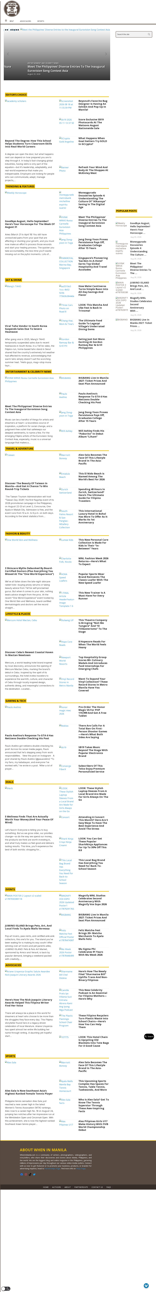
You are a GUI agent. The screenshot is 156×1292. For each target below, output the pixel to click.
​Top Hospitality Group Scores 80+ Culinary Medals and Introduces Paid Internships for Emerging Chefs (92, 663)
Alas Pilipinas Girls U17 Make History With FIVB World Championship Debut (93, 1126)
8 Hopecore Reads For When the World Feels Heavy (92, 644)
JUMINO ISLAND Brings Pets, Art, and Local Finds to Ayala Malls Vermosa (28, 927)
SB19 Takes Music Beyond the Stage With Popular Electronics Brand (93, 752)
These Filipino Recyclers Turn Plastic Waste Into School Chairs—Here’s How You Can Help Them (93, 1021)
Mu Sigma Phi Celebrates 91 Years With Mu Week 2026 (90, 951)
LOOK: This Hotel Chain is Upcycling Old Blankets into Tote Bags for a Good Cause (93, 1041)
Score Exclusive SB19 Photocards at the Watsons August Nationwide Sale (91, 124)
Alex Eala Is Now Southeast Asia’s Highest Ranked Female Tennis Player (29, 1092)
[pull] (6, 20)
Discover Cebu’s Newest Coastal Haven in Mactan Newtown (29, 654)
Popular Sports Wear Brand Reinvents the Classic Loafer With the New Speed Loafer (93, 578)
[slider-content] (65, 29)
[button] (5, 1289)
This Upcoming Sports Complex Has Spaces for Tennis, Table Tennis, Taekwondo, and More (93, 1085)
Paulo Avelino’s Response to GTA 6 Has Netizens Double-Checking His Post (92, 398)
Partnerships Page (52, 1168)
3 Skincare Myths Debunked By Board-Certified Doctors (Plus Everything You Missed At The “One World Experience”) (29, 571)
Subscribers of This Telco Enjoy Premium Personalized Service (91, 768)
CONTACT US (97, 1187)
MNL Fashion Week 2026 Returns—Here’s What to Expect (93, 561)
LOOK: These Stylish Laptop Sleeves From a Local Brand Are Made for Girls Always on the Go (93, 793)
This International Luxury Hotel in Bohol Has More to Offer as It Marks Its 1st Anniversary (92, 516)
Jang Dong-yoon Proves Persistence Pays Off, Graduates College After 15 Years (93, 244)
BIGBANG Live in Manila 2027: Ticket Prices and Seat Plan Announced (93, 380)
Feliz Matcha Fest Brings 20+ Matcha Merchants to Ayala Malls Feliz (91, 935)
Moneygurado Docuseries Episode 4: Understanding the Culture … (138, 248)
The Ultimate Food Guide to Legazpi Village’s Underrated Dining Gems (91, 325)
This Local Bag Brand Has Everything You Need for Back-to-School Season (91, 864)
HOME (46, 1187)
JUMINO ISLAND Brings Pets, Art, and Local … (139, 286)
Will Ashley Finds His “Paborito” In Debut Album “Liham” (91, 433)
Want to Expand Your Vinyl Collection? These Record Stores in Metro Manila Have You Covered (93, 684)
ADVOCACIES (25, 21)
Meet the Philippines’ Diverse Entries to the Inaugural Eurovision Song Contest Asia (66, 69)
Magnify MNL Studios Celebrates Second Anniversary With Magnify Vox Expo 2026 (92, 900)
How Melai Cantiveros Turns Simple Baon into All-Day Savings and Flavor (93, 290)
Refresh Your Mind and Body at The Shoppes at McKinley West (93, 170)
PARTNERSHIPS (81, 1187)
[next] (106, 54)
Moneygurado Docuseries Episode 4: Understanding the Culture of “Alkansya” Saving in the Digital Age (92, 200)
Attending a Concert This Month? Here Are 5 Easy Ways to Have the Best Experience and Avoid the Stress (93, 822)
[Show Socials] (146, 1285)
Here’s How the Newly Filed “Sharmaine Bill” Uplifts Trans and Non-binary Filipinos (93, 976)
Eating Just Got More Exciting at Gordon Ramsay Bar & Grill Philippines (91, 343)
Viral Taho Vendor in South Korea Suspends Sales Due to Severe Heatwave (26, 328)
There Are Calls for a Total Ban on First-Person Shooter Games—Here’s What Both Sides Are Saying (92, 731)
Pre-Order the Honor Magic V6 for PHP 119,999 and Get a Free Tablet (92, 711)
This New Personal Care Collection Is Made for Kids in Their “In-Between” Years (93, 544)
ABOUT (67, 1187)
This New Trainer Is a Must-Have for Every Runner (91, 595)
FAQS (108, 1187)
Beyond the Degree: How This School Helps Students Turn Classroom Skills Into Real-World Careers (28, 143)
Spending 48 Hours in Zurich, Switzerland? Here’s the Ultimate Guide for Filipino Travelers (91, 495)
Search (150, 1036)
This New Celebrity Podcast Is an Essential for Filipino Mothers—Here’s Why (92, 994)
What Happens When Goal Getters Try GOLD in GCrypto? (92, 141)
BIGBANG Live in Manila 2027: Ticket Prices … (141, 323)
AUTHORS (56, 1187)
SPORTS (40, 21)
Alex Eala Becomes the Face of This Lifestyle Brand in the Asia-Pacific (92, 459)
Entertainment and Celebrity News (43, 63)
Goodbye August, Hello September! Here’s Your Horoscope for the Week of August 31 (30, 224)
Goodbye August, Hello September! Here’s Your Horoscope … (140, 228)
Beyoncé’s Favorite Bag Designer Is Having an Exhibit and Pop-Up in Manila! (92, 105)
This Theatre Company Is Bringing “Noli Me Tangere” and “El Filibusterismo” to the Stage (92, 625)
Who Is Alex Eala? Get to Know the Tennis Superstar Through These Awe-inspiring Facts (93, 1105)
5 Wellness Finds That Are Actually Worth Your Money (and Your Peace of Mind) (29, 819)
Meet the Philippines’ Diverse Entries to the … (140, 268)
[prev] (8, 54)
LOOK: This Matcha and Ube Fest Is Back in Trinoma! (93, 307)
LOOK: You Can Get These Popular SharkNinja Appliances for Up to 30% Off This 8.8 (92, 844)
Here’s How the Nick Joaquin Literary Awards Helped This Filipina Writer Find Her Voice (28, 1002)
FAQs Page (81, 1168)
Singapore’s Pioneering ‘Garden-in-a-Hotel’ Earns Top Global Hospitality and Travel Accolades (93, 263)
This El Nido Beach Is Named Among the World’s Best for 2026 (91, 476)
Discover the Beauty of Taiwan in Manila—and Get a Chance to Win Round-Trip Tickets (26, 486)
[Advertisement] (134, 165)
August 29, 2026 (34, 74)
